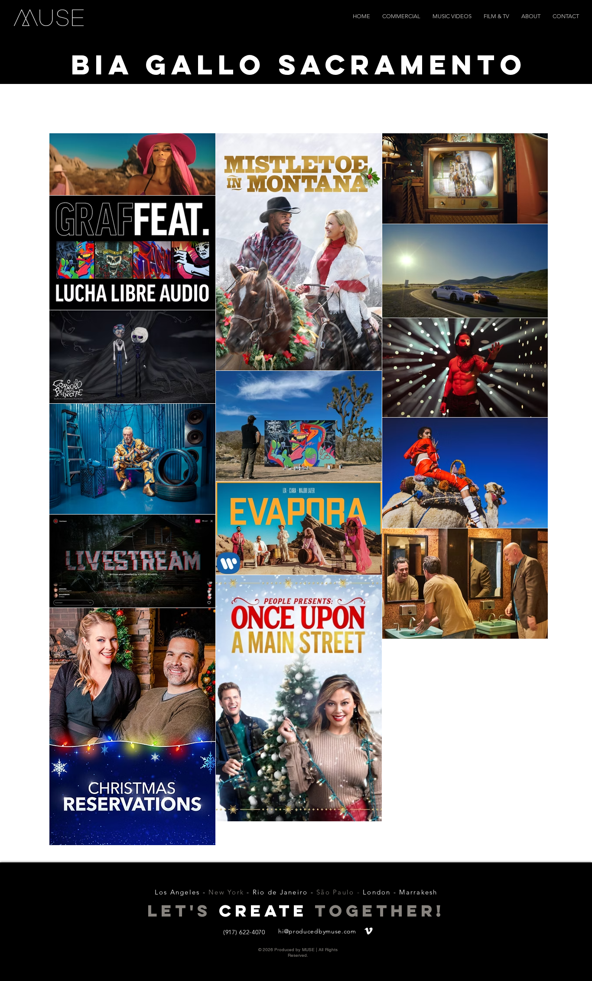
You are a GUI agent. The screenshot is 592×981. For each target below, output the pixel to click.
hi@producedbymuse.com (317, 931)
